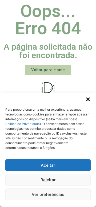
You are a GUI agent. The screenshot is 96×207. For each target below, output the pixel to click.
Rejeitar (48, 179)
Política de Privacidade (22, 124)
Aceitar (48, 165)
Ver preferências (48, 194)
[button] (88, 99)
